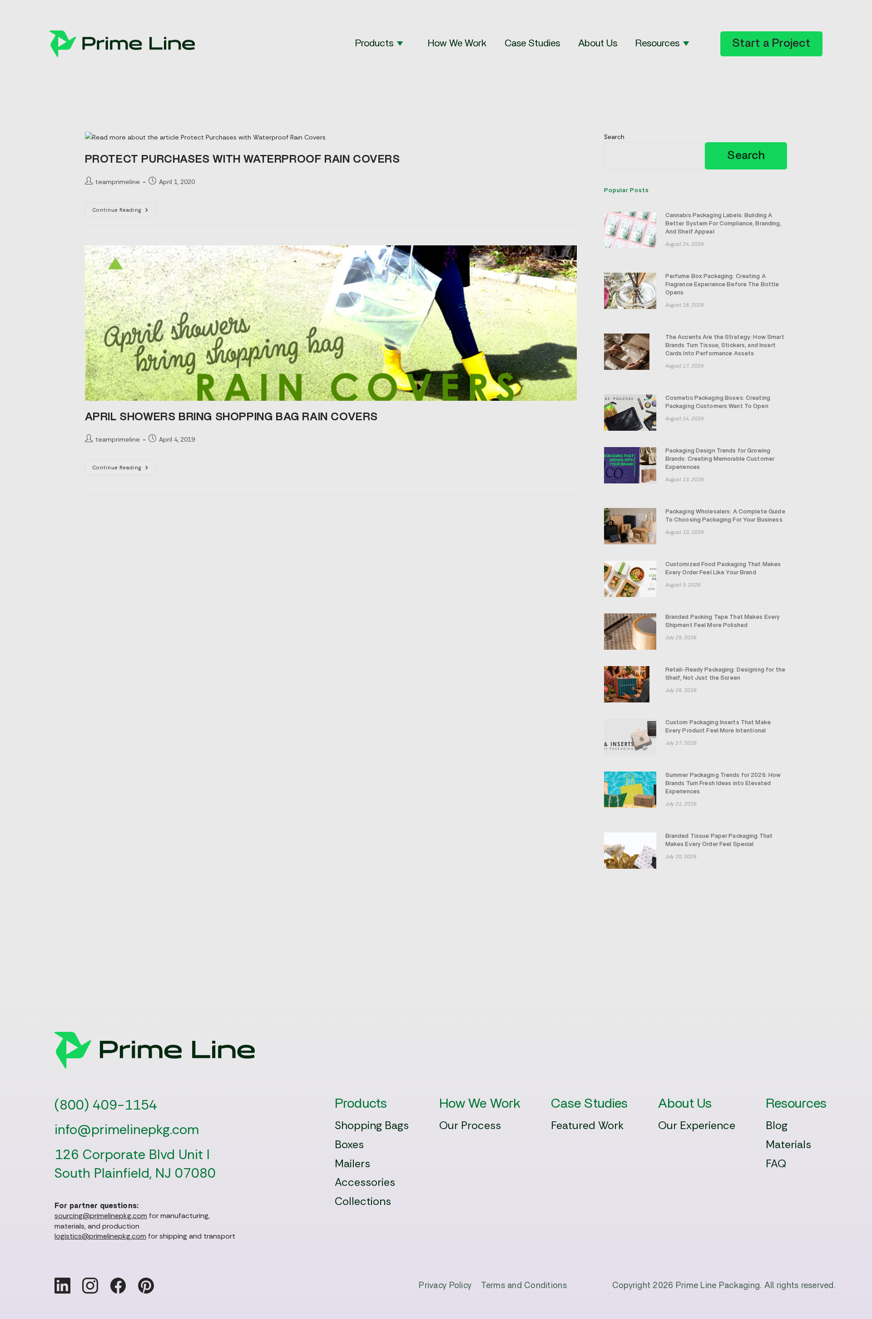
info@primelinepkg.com (126, 1129)
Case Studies (532, 43)
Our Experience (696, 1125)
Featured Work (587, 1125)
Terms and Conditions (523, 1285)
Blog (777, 1125)
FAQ (776, 1163)
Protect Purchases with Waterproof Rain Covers (242, 159)
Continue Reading (124, 212)
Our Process (470, 1125)
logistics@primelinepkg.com (100, 1236)
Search (614, 137)
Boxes (349, 1144)
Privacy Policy (445, 1285)
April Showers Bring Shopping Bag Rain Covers (231, 417)
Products (374, 43)
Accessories (365, 1182)
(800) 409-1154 (105, 1105)
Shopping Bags (372, 1125)
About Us (597, 43)
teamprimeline (117, 182)
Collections (363, 1201)
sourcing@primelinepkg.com (100, 1215)
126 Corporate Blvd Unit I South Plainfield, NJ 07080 (135, 1164)
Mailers (352, 1163)
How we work (457, 43)
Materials (788, 1144)
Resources (657, 43)
